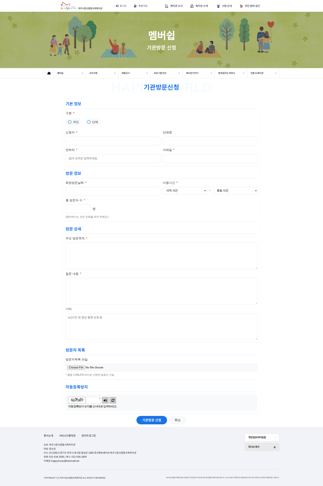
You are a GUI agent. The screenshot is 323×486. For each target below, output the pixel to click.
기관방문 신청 (151, 420)
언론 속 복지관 (256, 73)
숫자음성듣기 (105, 400)
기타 (69, 309)
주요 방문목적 (76, 238)
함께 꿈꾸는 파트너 (226, 73)
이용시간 (170, 182)
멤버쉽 (60, 73)
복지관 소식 (176, 6)
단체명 (167, 132)
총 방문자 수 (75, 200)
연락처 (71, 150)
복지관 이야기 (192, 73)
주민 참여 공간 (252, 6)
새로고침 (113, 400)
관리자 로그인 (88, 435)
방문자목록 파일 (77, 359)
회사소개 (48, 435)
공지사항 (93, 73)
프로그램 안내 (160, 73)
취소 (178, 420)
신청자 (71, 132)
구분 (70, 113)
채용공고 (126, 73)
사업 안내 (227, 6)
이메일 (169, 150)
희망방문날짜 (76, 182)
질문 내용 (73, 273)
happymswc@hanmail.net (65, 460)
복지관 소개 (201, 6)
